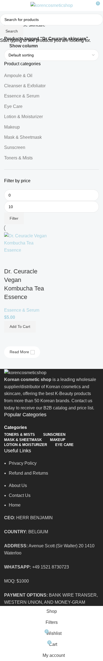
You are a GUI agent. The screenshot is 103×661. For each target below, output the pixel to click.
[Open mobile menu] (6, 5)
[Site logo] (51, 5)
